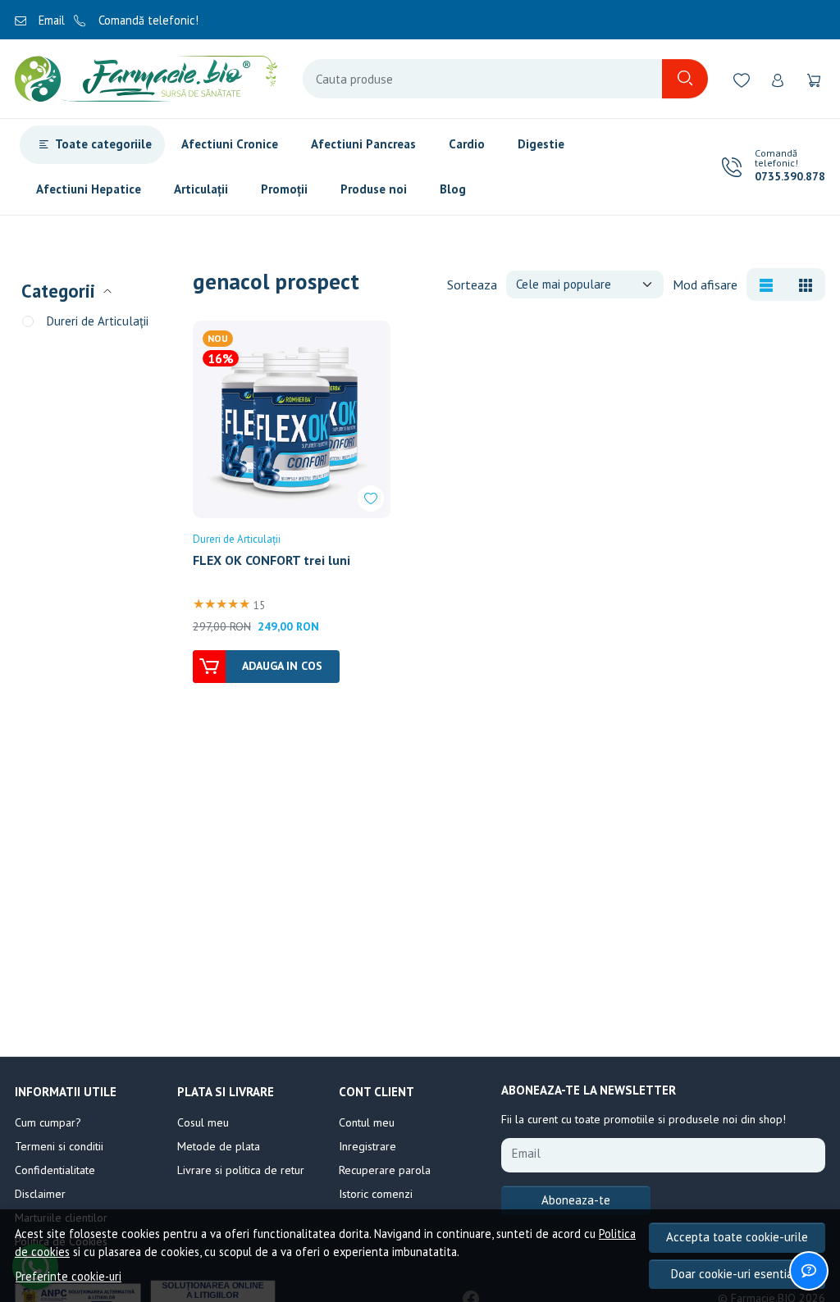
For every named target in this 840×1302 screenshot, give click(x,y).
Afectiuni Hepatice (88, 189)
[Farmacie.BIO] (146, 78)
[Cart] (814, 78)
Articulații (201, 189)
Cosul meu (203, 1122)
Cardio (467, 144)
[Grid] (805, 284)
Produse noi (373, 189)
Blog (453, 189)
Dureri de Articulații (97, 321)
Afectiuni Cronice (229, 144)
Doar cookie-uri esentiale (737, 1274)
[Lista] (766, 284)
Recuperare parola (385, 1170)
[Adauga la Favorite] (370, 498)
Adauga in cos (282, 665)
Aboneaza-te (575, 1200)
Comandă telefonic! (146, 20)
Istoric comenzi (376, 1193)
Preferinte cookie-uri (68, 1276)
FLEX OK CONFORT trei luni (271, 560)
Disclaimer (40, 1193)
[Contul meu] (777, 78)
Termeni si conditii (59, 1146)
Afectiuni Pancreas (363, 144)
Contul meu (367, 1122)
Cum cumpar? (48, 1122)
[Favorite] (741, 78)
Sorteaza (472, 284)
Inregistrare (367, 1146)
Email (50, 20)
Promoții (284, 189)
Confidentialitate (55, 1170)
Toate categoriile (103, 144)
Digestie (541, 144)
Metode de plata (218, 1146)
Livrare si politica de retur (240, 1170)
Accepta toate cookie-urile (737, 1237)
